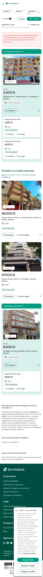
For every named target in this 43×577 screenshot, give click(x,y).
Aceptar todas (28, 560)
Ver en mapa (24, 235)
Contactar (11, 110)
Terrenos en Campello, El (10, 442)
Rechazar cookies (28, 566)
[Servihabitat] (12, 3)
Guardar (36, 19)
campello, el (32, 12)
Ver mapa (21, 134)
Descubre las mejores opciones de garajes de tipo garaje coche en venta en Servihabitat (21, 458)
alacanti (19, 11)
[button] (6, 70)
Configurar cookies (27, 571)
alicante (7, 11)
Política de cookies (29, 553)
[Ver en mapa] (17, 133)
